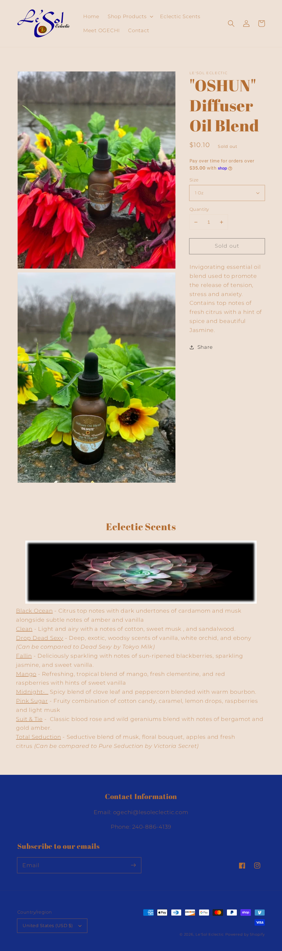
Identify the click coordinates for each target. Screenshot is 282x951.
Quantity (199, 209)
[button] (130, 16)
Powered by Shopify (245, 934)
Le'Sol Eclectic (210, 934)
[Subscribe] (133, 865)
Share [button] (205, 347)
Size (194, 180)
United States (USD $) (48, 925)
